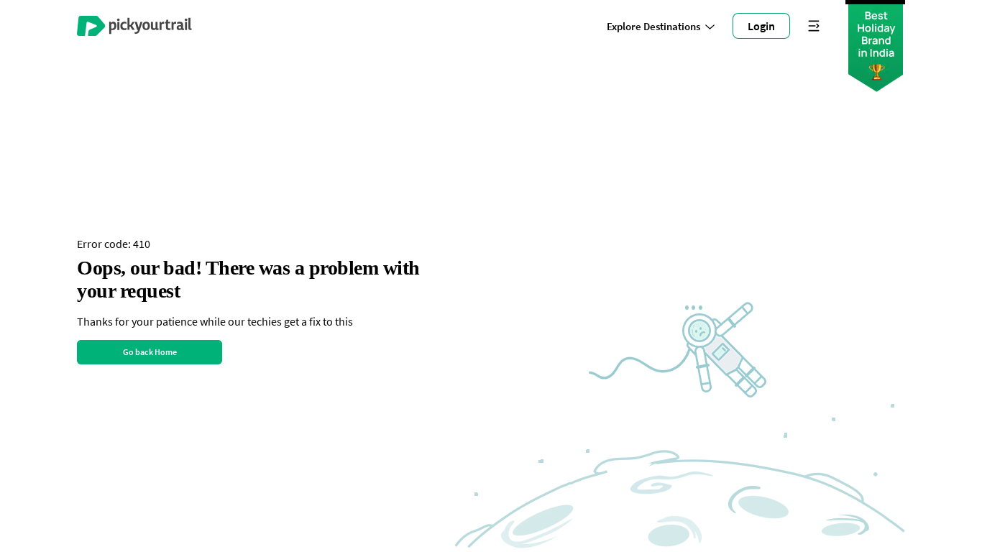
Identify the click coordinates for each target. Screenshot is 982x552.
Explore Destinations (653, 26)
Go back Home (150, 351)
